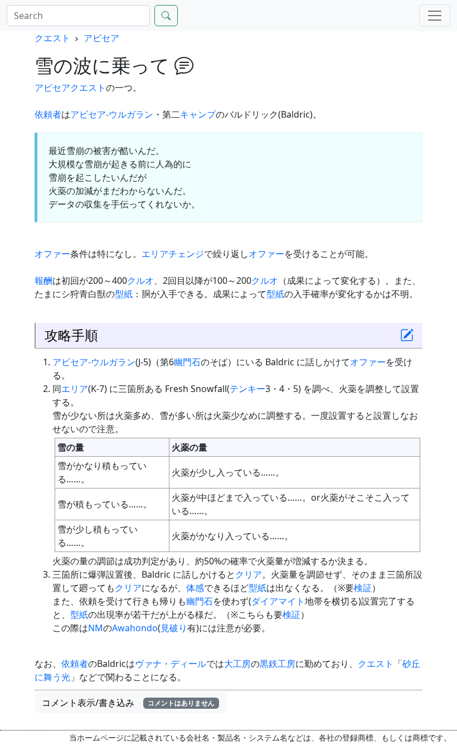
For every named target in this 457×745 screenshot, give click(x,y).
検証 (363, 588)
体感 (195, 588)
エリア (74, 389)
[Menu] (434, 15)
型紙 (124, 294)
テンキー (247, 389)
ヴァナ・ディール (170, 663)
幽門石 (187, 362)
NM (95, 628)
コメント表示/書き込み (128, 702)
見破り (174, 628)
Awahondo (135, 628)
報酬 (43, 280)
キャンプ (198, 114)
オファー (52, 254)
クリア (248, 574)
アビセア (101, 38)
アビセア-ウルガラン (111, 114)
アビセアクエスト (70, 87)
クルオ (140, 280)
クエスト (52, 38)
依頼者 (48, 114)
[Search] (166, 15)
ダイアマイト (278, 601)
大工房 (237, 663)
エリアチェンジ (173, 254)
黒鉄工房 (277, 663)
